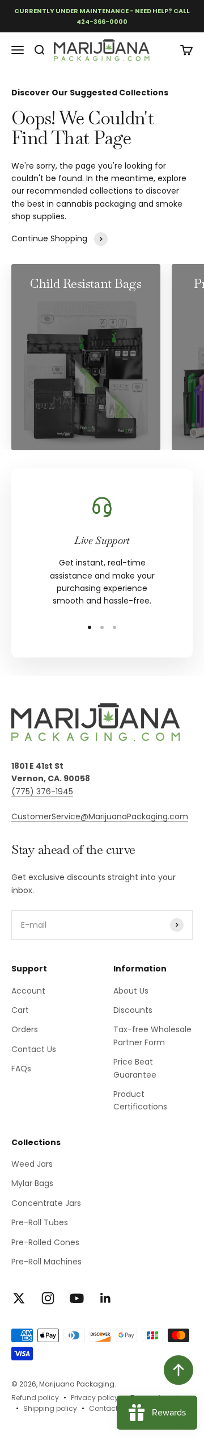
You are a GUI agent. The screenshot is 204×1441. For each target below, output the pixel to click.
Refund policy (35, 1397)
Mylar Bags (32, 1183)
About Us (130, 990)
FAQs (21, 1068)
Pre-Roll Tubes (39, 1222)
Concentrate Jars (46, 1203)
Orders (24, 1029)
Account (28, 990)
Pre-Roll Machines (46, 1261)
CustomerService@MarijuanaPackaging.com (99, 816)
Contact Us (33, 1049)
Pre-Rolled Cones (45, 1242)
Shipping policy (50, 1408)
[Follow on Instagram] (48, 1298)
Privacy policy (94, 1397)
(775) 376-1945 (42, 791)
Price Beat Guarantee (134, 1068)
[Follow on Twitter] (19, 1298)
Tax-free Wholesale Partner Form (152, 1036)
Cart (20, 1010)
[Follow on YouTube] (76, 1298)
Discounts (132, 1010)
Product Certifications (140, 1100)
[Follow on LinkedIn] (105, 1298)
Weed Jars (32, 1164)
